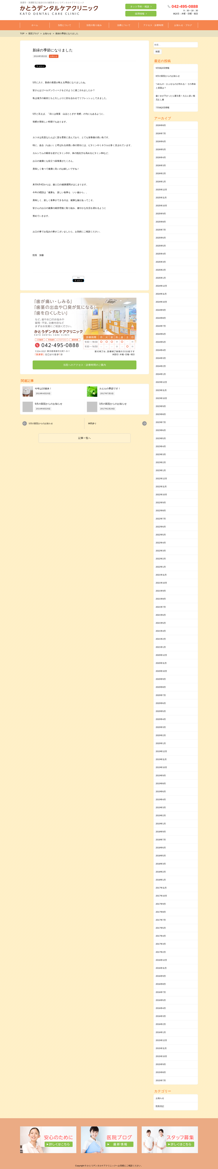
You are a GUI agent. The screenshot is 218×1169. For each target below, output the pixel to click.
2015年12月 (161, 1040)
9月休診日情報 (162, 68)
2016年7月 (161, 992)
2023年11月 (161, 390)
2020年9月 (161, 679)
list (78, 278)
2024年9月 (161, 310)
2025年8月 (161, 222)
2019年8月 (161, 783)
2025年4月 (161, 254)
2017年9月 (161, 904)
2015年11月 (161, 1048)
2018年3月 (161, 864)
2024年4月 (161, 350)
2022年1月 (161, 567)
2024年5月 (161, 342)
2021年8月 (161, 599)
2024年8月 (161, 318)
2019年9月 (161, 775)
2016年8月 (161, 984)
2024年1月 (161, 374)
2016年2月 (161, 1024)
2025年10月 (161, 205)
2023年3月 (161, 454)
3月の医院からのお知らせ (113, 404)
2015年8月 (161, 1072)
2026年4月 (161, 157)
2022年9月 (161, 502)
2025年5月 (161, 246)
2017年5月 (161, 928)
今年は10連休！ (43, 388)
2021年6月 (161, 615)
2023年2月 (161, 462)
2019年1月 (161, 823)
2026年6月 (161, 141)
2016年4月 (161, 1008)
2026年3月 (161, 165)
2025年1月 (161, 278)
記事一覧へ (84, 438)
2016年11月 (161, 968)
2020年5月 (161, 711)
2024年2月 (161, 366)
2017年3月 (161, 944)
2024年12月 (161, 286)
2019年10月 (161, 767)
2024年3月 (161, 358)
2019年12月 (161, 751)
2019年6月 (161, 791)
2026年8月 (161, 125)
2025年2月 (161, 270)
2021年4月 (161, 631)
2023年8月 (161, 414)
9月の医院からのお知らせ (48, 404)
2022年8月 (161, 510)
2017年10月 (161, 896)
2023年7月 (161, 422)
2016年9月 (161, 976)
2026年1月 (161, 181)
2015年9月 (161, 1064)
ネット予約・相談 (139, 6)
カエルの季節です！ (110, 388)
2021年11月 (161, 575)
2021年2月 (161, 639)
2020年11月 (161, 663)
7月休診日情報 (162, 107)
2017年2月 (161, 952)
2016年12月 (161, 960)
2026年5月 (161, 149)
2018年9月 (161, 831)
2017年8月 (161, 912)
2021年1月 (161, 647)
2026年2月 (161, 173)
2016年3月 (161, 1016)
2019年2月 (161, 815)
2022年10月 (161, 494)
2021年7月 (161, 607)
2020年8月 (161, 687)
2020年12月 (161, 655)
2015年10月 (161, 1056)
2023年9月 (161, 406)
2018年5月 (161, 855)
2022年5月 (161, 534)
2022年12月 (161, 478)
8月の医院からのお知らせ (168, 76)
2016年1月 (161, 1032)
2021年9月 (161, 591)
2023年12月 (161, 382)
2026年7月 (161, 133)
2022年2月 (161, 558)
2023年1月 (161, 470)
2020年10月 (161, 671)
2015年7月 (161, 1080)
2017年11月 (161, 888)
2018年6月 (161, 847)
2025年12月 (161, 189)
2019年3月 (161, 807)
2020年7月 (161, 695)
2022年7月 (161, 518)
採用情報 (139, 13)
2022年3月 (161, 550)
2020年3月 (161, 727)
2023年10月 (161, 398)
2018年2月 (161, 872)
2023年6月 (161, 430)
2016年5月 (161, 1000)
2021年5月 (161, 623)
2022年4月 (161, 542)
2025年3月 (161, 262)
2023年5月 (161, 438)
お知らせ (53, 56)
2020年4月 (161, 719)
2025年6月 (161, 238)
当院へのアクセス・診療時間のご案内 (84, 365)
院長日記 (160, 1106)
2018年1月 (161, 880)
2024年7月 (161, 326)
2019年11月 (161, 759)
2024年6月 (161, 334)
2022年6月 (161, 526)
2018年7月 (161, 839)
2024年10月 (161, 302)
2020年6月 (161, 703)
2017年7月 (161, 920)
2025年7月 (161, 230)
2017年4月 (161, 936)
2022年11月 (161, 486)
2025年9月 (161, 213)
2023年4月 (161, 446)
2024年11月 (161, 294)
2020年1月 (161, 743)
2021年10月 (161, 583)
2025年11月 (161, 197)
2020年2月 (161, 735)
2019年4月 (161, 799)
